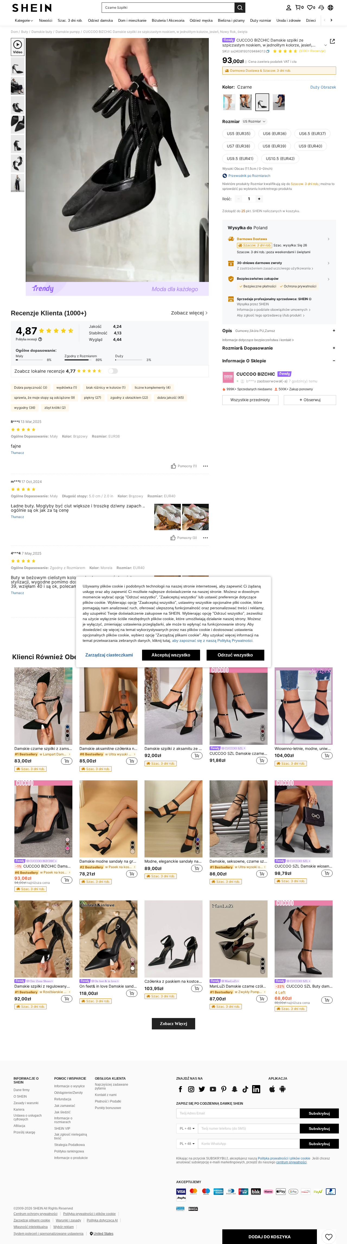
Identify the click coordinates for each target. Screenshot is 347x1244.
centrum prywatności (291, 1162)
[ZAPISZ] (329, 1236)
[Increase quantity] (259, 199)
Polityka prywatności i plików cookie (284, 1158)
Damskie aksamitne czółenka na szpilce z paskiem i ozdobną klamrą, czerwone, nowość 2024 (108, 748)
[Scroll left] (325, 20)
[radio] (229, 102)
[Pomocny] (173, 466)
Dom (14, 32)
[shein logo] (32, 7)
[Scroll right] (331, 20)
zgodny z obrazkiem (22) (129, 397)
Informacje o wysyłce (69, 1086)
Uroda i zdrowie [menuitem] (289, 20)
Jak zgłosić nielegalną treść (70, 1136)
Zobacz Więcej (173, 1023)
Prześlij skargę (24, 1132)
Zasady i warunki (26, 1103)
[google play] (282, 1092)
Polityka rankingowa (69, 1151)
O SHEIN (20, 1096)
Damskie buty (41, 32)
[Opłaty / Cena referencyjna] (245, 62)
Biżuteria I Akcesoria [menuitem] (168, 20)
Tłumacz (17, 453)
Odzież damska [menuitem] (100, 20)
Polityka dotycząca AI (102, 1220)
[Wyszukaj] (239, 7)
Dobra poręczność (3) (30, 387)
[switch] (113, 371)
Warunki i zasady (68, 1220)
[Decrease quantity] (238, 199)
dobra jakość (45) (170, 397)
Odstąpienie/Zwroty (68, 1093)
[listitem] (43, 719)
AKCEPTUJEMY (188, 1182)
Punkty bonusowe (108, 1108)
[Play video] (117, 160)
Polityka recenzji (26, 339)
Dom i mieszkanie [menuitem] (132, 20)
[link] (299, 7)
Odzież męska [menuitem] (201, 20)
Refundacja (62, 1099)
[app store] (272, 1092)
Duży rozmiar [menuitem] (260, 20)
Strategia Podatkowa (69, 1145)
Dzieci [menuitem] (311, 20)
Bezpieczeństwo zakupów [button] (257, 279)
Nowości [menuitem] (45, 20)
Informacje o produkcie (71, 1158)
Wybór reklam (63, 1227)
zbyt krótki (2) (55, 408)
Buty (24, 32)
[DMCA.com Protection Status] (193, 1209)
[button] (321, 7)
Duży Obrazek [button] (323, 87)
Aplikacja (277, 1078)
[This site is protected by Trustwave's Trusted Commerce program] (180, 1209)
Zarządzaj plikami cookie (32, 1220)
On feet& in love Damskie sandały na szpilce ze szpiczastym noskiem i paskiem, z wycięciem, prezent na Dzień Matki (108, 986)
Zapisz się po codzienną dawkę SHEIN (209, 1103)
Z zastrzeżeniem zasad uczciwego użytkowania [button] (274, 268)
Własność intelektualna (31, 1227)
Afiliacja (19, 1126)
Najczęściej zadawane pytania (111, 1086)
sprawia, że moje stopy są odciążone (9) (44, 397)
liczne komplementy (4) (153, 387)
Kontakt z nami (106, 1095)
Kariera (19, 1109)
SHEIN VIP (62, 1128)
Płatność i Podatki (108, 1101)
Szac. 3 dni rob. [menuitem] (70, 20)
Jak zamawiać (64, 1106)
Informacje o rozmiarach (63, 1120)
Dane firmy (22, 1090)
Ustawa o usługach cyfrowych (28, 1117)
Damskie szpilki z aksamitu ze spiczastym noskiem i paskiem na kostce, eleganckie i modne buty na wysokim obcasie (173, 748)
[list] (219, 1089)
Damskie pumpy (68, 32)
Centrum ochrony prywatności (35, 1214)
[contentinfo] (257, 1194)
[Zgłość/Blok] (205, 466)
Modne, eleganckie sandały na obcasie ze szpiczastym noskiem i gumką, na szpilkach (173, 861)
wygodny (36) (24, 408)
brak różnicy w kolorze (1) (106, 387)
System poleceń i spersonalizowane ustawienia (48, 1234)
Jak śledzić (62, 1112)
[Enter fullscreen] (203, 277)
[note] (30, 769)
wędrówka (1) (66, 387)
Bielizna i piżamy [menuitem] (231, 20)
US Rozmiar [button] (252, 121)
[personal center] (288, 7)
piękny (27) (92, 397)
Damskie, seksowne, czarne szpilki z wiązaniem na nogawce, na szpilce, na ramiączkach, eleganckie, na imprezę (239, 861)
